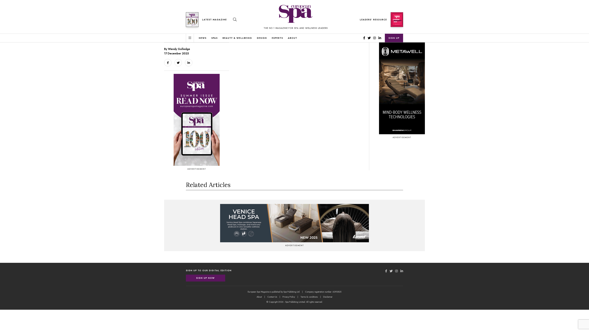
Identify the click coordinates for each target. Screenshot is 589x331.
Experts (277, 38)
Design (262, 38)
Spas (214, 38)
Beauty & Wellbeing (237, 38)
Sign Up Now (205, 278)
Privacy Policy (289, 296)
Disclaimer (328, 296)
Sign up (394, 38)
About (292, 38)
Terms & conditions (309, 296)
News (202, 38)
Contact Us (272, 296)
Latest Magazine (214, 19)
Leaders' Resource (373, 19)
